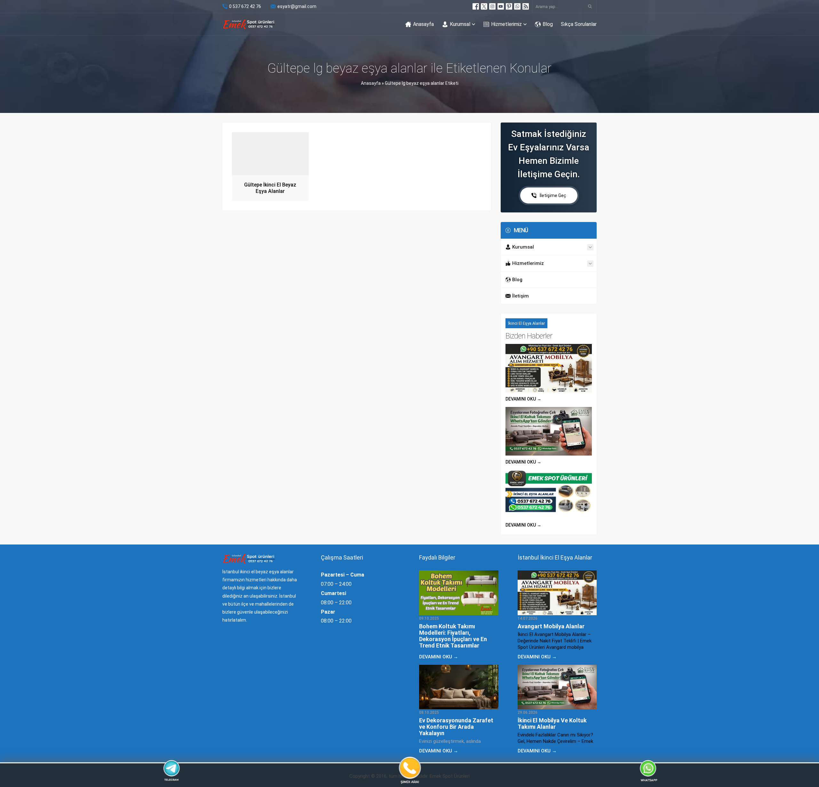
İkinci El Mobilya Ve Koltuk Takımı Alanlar (552, 723)
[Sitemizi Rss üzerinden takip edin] (525, 6)
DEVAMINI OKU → (523, 398)
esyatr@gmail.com (296, 6)
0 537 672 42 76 (245, 6)
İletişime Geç (553, 195)
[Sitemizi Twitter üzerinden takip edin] (484, 6)
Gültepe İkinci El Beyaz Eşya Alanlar (270, 188)
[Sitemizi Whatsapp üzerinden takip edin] (517, 6)
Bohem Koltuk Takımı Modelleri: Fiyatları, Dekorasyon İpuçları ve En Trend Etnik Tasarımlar (453, 636)
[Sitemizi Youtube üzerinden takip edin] (500, 6)
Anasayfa (371, 83)
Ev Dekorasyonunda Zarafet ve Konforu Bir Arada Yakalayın (456, 726)
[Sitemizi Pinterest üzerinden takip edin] (509, 6)
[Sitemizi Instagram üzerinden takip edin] (492, 6)
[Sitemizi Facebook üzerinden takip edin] (476, 6)
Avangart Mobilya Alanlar (551, 626)
